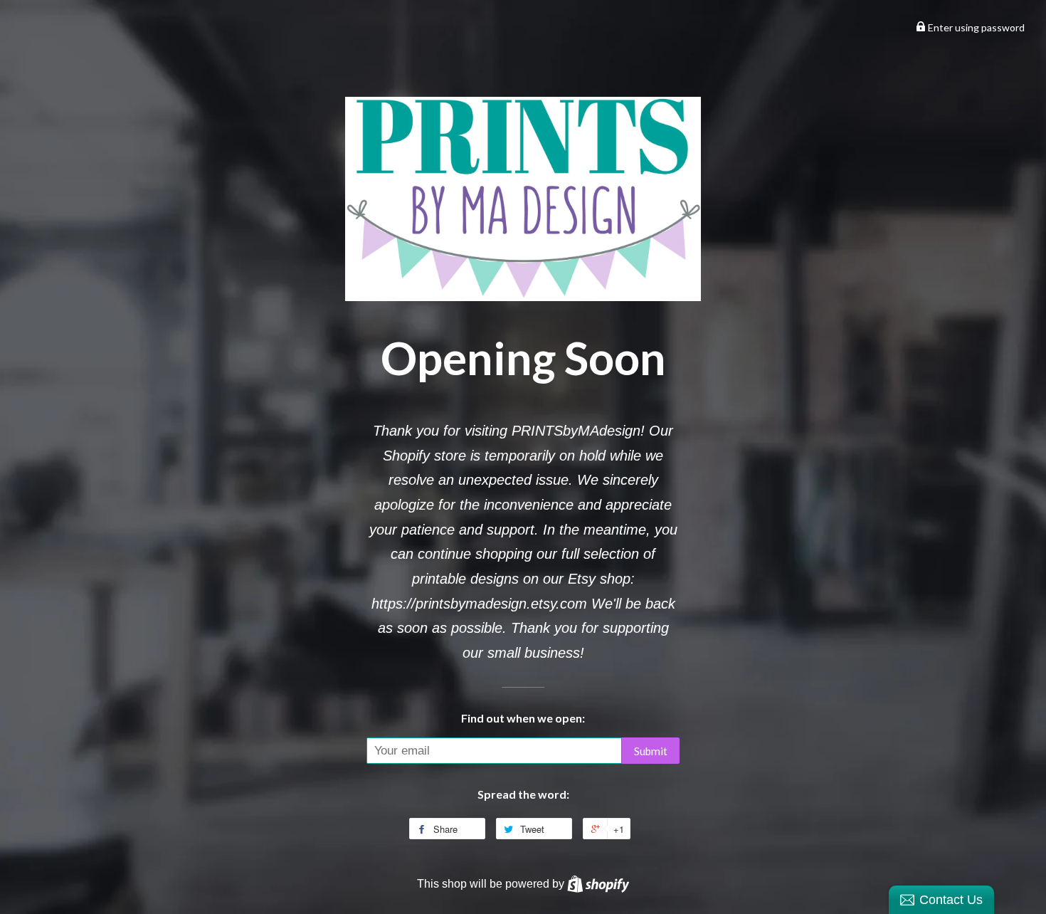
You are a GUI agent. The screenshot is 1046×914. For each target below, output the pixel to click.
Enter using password (975, 27)
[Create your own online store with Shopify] (598, 883)
